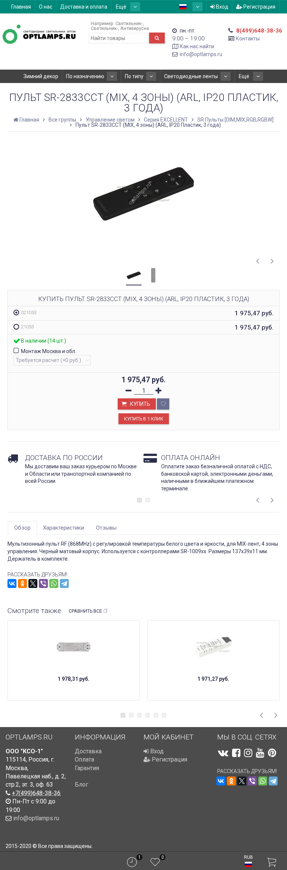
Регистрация (258, 7)
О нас (45, 7)
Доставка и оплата (83, 7)
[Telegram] (64, 583)
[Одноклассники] (22, 583)
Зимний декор (41, 76)
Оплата (84, 759)
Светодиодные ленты (191, 76)
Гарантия (87, 768)
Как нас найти (197, 46)
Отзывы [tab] (106, 527)
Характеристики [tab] (63, 527)
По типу (134, 76)
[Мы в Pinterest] (272, 753)
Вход (221, 7)
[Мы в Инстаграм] (248, 753)
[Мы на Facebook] (236, 753)
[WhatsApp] (53, 583)
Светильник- (129, 23)
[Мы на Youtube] (260, 753)
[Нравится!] (163, 404)
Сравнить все (85, 611)
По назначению (85, 76)
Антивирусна (134, 28)
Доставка (88, 751)
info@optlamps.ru (201, 54)
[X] (32, 583)
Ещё (121, 7)
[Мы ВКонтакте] (223, 753)
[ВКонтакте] (11, 583)
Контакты (248, 39)
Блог (81, 784)
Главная (21, 7)
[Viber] (43, 583)
